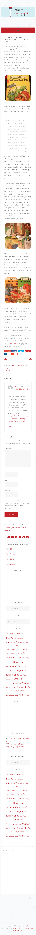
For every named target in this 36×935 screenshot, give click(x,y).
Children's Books (13, 642)
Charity (16, 638)
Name (7, 470)
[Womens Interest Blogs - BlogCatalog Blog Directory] (18, 747)
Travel (22, 690)
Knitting (16, 670)
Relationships (18, 683)
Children (20, 638)
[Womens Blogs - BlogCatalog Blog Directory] (18, 741)
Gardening (21, 657)
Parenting (10, 683)
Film (21, 653)
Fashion (17, 653)
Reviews (25, 682)
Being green (22, 633)
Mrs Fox (17, 386)
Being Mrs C (18, 16)
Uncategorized (12, 695)
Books (14, 365)
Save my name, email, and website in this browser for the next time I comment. (17, 505)
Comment (8, 449)
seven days (8, 687)
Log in (22, 930)
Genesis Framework (28, 928)
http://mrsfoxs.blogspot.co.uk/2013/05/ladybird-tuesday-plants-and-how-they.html (18, 418)
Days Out (15, 649)
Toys (17, 691)
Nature (12, 679)
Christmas (24, 642)
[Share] (5, 354)
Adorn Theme (16, 928)
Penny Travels (10, 554)
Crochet (20, 646)
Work (27, 695)
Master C (8, 679)
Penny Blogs (10, 549)
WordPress (16, 930)
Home (8, 666)
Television (21, 687)
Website (7, 490)
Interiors (9, 670)
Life (16, 674)
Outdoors (18, 679)
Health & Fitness (17, 662)
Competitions (9, 646)
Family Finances (10, 653)
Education (23, 649)
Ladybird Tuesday (12, 344)
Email (7, 480)
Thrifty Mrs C (10, 691)
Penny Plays (10, 559)
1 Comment (7, 370)
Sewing (14, 687)
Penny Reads (10, 564)
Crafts (15, 645)
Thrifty (27, 687)
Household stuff (19, 666)
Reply (10, 426)
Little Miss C (23, 675)
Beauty (13, 633)
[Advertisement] (20, 585)
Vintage (6, 368)
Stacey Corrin (27, 926)
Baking (8, 633)
